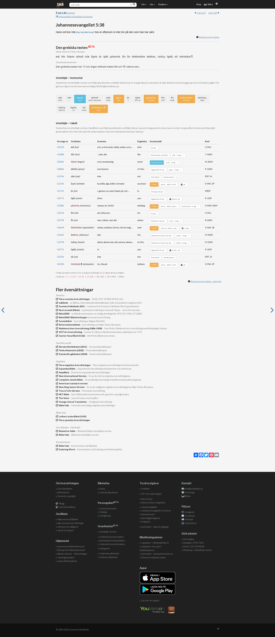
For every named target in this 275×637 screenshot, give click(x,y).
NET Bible (63, 394)
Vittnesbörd (63, 492)
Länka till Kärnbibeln (67, 561)
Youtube (189, 519)
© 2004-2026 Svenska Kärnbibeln (72, 629)
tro (98, 108)
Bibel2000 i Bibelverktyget (72, 317)
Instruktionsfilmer (67, 507)
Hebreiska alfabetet (109, 553)
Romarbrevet (148, 514)
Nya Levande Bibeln (69, 310)
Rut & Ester (147, 499)
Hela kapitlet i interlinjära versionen (76, 16)
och (60, 98)
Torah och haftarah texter (153, 557)
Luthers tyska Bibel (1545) (72, 416)
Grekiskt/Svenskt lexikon (111, 536)
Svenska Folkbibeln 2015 (71, 306)
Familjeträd (105, 515)
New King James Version (71, 387)
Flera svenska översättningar (74, 299)
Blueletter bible (66, 431)
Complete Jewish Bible (70, 379)
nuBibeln (63, 302)
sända (186, 98)
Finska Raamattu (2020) (71, 350)
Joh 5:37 (201, 12)
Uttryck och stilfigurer (67, 526)
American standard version (73, 383)
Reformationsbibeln (69, 324)
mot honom (95, 98)
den (202, 98)
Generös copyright (66, 496)
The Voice (63, 398)
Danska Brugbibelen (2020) (72, 354)
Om (143, 4)
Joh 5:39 (212, 12)
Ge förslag (189, 492)
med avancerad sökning (98, 317)
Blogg (61, 503)
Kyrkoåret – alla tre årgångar (155, 526)
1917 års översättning (70, 332)
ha (119, 98)
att (163, 98)
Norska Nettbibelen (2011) (72, 346)
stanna (151, 98)
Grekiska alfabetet (108, 557)
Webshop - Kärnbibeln (197, 550)
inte (108, 98)
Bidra (210, 4)
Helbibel (145, 488)
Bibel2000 (63, 313)
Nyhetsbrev (190, 523)
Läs (152, 4)
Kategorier (104, 548)
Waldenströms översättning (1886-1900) (80, 328)
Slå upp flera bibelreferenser (71, 550)
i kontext (66, 12)
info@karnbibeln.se (193, 488)
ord (80, 98)
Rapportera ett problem (209, 37)
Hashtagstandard (65, 557)
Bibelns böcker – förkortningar (72, 553)
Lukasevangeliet (149, 507)
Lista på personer (107, 508)
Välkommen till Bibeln (67, 519)
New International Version (72, 376)
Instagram (189, 512)
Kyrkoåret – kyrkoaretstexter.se (157, 553)
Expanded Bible (66, 368)
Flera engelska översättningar (74, 365)
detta (61, 108)
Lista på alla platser (108, 492)
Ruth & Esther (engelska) (153, 502)
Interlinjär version (107, 531)
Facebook (189, 515)
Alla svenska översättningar (70, 523)
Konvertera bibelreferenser (71, 546)
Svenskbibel (65, 321)
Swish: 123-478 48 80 (193, 546)
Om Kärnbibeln (64, 488)
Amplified (63, 372)
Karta (102, 488)
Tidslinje (103, 512)
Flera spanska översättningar (74, 420)
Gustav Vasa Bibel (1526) (71, 335)
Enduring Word (66, 449)
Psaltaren (146, 521)
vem (172, 98)
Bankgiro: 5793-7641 (193, 542)
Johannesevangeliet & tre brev (156, 510)
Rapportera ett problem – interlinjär (205, 281)
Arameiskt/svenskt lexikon (112, 540)
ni (74, 108)
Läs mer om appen (150, 600)
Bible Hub (63, 405)
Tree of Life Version (69, 390)
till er (138, 98)
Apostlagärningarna (150, 518)
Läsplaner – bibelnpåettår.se (155, 542)
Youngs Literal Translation (72, 401)
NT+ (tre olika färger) (151, 493)
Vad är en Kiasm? (65, 530)
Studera (162, 4)
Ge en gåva (188, 539)
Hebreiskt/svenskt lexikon (112, 544)
